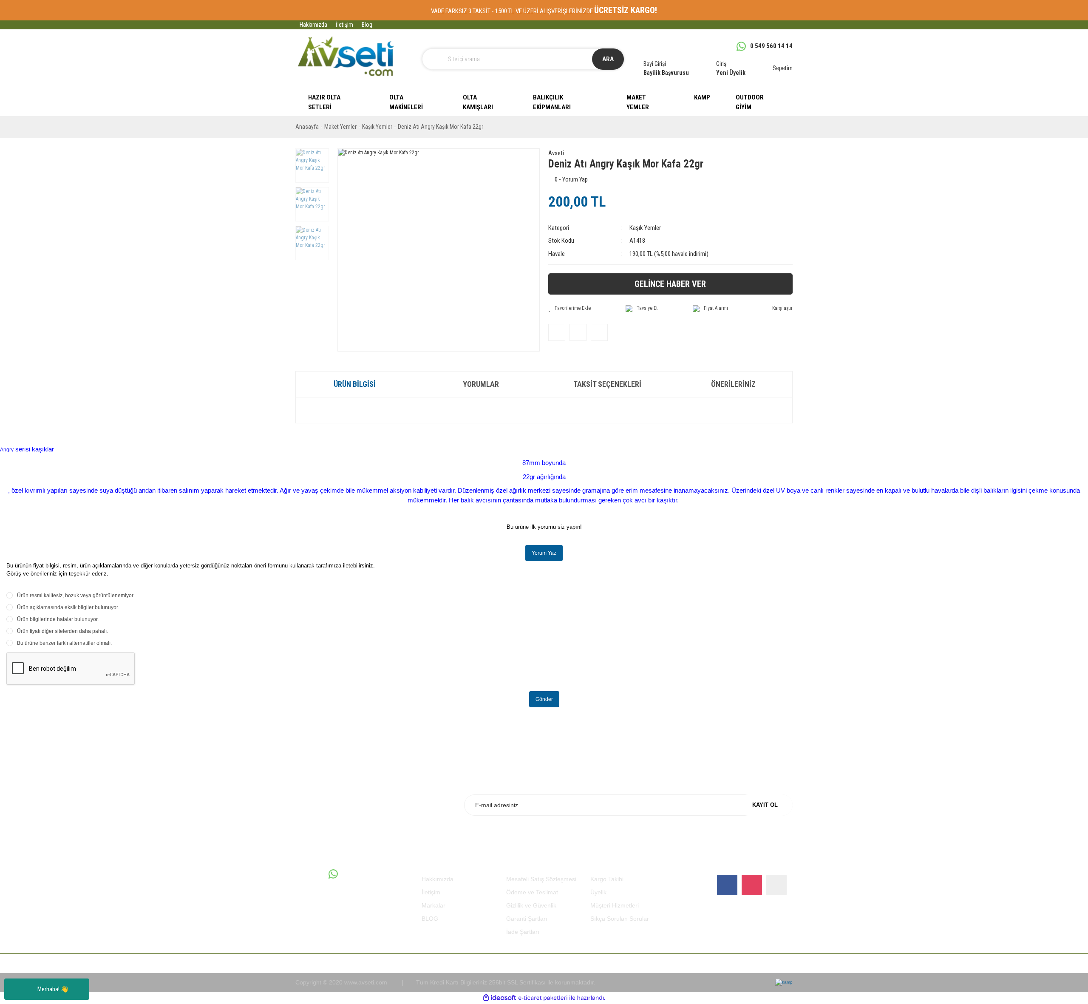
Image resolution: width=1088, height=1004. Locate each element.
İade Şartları (522, 931)
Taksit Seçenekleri (607, 384)
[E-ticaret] (543, 998)
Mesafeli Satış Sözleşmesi (541, 879)
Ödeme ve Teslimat (532, 892)
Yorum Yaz (544, 553)
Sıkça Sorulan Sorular (619, 918)
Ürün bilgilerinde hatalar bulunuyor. (58, 619)
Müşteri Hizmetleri (614, 905)
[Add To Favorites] (569, 308)
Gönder (544, 699)
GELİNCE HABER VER (670, 284)
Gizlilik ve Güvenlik (531, 905)
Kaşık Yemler (645, 228)
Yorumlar (481, 384)
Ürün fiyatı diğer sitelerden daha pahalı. (62, 631)
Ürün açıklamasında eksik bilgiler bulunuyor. (68, 607)
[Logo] (345, 56)
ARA (608, 59)
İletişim (344, 24)
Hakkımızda (313, 24)
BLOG (430, 918)
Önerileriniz (733, 384)
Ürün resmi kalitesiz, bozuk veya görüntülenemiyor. (75, 595)
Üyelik (598, 892)
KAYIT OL (765, 805)
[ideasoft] (499, 998)
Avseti (556, 153)
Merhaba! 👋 (52, 989)
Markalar (433, 905)
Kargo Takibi (606, 879)
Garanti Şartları (526, 918)
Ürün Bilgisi (355, 384)
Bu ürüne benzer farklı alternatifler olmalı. (64, 643)
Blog (367, 24)
